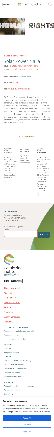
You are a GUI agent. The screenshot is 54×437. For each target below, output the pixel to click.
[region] (27, 417)
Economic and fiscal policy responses (19, 386)
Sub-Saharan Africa (20, 89)
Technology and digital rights (15, 339)
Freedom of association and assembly (19, 331)
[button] (49, 4)
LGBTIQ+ (7, 357)
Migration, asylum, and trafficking (17, 361)
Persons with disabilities (14, 365)
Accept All (27, 418)
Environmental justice (14, 56)
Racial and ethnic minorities (15, 369)
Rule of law (8, 394)
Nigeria (16, 83)
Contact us (8, 322)
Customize (27, 425)
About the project (12, 288)
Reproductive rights (12, 373)
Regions (7, 307)
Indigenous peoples (12, 353)
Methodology (10, 298)
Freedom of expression (13, 335)
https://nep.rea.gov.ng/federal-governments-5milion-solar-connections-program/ (22, 69)
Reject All (27, 432)
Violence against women (14, 377)
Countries (8, 312)
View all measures (12, 302)
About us (8, 293)
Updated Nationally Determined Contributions (25, 159)
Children (7, 349)
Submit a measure (12, 317)
